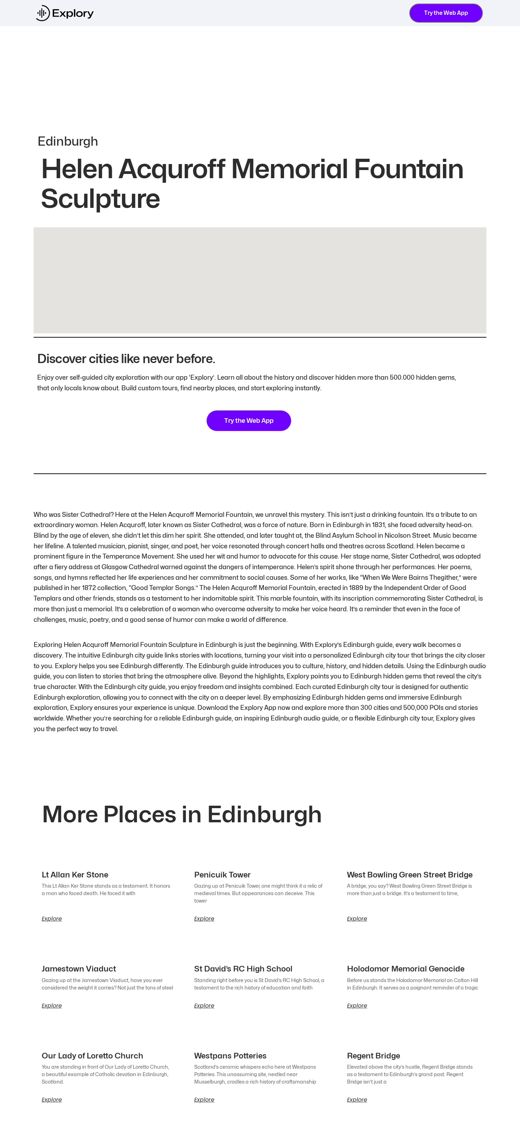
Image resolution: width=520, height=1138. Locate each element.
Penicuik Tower (222, 874)
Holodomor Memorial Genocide (405, 968)
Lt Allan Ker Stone (75, 874)
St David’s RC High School (243, 968)
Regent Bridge (373, 1055)
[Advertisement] (260, 79)
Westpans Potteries (230, 1055)
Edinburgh (67, 141)
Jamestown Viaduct (79, 968)
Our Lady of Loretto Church (92, 1055)
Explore (52, 919)
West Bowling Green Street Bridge (410, 874)
